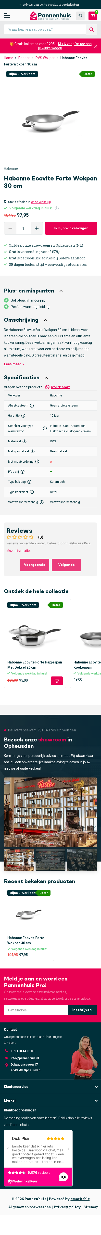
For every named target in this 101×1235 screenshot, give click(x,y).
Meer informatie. (18, 550)
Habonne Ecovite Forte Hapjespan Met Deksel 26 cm (34, 664)
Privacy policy (67, 1207)
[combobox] (50, 29)
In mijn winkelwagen (71, 228)
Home (8, 58)
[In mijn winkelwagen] (57, 680)
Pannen (24, 58)
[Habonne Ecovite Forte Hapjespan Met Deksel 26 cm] (35, 630)
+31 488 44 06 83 (22, 1051)
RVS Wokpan (45, 58)
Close (95, 45)
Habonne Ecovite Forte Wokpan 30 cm (25, 940)
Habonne (11, 168)
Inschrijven (82, 1010)
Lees (12, 364)
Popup (57, 208)
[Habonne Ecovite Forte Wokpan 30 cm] (28, 911)
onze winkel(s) (41, 202)
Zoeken (91, 30)
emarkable (80, 1199)
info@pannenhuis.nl (25, 1058)
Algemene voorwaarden (29, 1207)
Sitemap (91, 1207)
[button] (37, 228)
